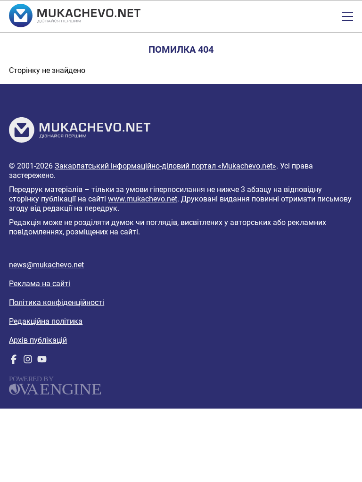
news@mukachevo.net (46, 264)
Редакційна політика (45, 321)
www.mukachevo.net (142, 198)
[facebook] (13, 361)
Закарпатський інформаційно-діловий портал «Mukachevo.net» (165, 165)
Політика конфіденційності (56, 302)
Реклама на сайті (39, 283)
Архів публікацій (38, 340)
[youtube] (42, 361)
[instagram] (28, 361)
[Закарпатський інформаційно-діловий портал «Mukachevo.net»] (74, 16)
